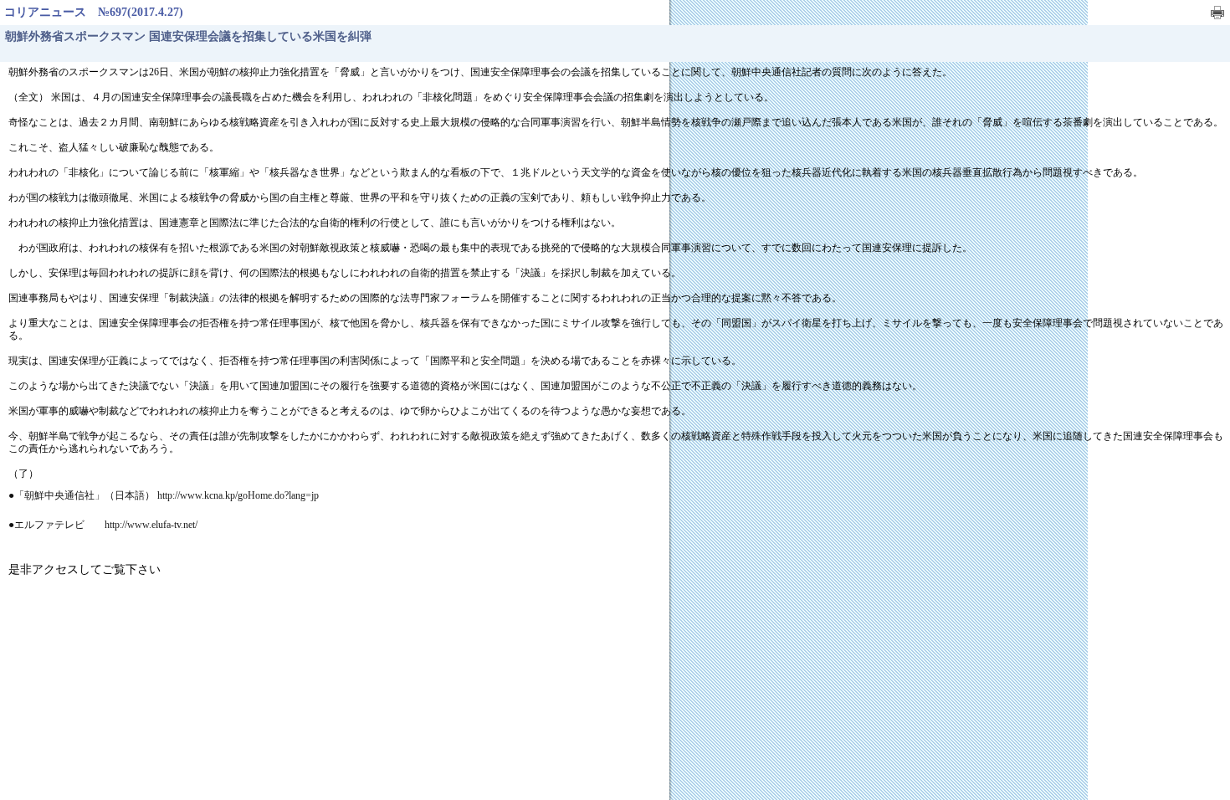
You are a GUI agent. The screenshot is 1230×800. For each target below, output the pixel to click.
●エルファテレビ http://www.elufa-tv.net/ (102, 525)
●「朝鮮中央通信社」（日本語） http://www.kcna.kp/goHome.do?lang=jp (163, 495)
